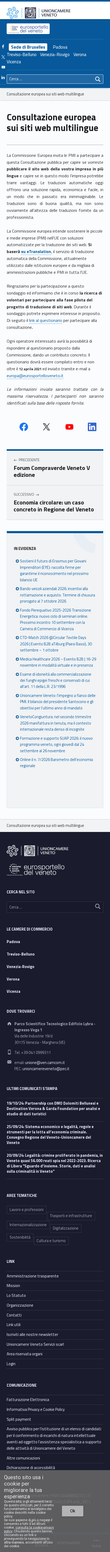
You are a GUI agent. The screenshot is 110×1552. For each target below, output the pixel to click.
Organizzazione (20, 1305)
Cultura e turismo (51, 1241)
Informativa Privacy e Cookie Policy (36, 1409)
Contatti (14, 1315)
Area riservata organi (24, 1354)
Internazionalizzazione (28, 1225)
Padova (60, 47)
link (32, 320)
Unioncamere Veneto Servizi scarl (35, 1344)
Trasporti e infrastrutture (71, 1216)
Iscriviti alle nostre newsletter (32, 1334)
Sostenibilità (20, 1237)
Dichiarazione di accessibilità (31, 1468)
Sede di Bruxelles (28, 47)
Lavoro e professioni (27, 1210)
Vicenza (14, 61)
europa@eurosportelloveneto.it (35, 375)
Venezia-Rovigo (55, 54)
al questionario (49, 320)
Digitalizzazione (65, 1228)
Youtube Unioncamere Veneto (69, 427)
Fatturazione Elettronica (28, 1400)
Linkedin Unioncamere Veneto (92, 427)
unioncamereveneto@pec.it (45, 1069)
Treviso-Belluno (22, 54)
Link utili (14, 1325)
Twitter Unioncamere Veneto (46, 427)
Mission (13, 1285)
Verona (80, 54)
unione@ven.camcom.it (45, 1063)
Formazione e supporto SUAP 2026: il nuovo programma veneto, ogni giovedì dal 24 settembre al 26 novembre (56, 744)
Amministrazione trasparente (33, 1276)
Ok (72, 1510)
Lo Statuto (16, 1295)
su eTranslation (36, 251)
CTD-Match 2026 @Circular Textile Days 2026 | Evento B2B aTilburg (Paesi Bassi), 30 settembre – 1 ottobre (56, 644)
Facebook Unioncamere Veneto (23, 427)
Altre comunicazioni (23, 1458)
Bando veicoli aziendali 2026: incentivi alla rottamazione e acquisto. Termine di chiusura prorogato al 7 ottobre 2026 (57, 595)
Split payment (19, 1419)
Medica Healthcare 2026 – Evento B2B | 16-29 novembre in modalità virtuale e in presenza (58, 662)
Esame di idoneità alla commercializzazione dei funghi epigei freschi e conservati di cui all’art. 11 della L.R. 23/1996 (55, 680)
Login (11, 1364)
